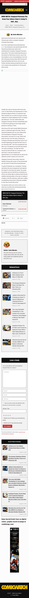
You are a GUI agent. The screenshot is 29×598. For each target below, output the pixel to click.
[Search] (25, 4)
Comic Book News (15, 231)
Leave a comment (14, 235)
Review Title (6, 408)
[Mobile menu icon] (27, 10)
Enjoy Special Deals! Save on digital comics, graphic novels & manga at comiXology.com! (13, 521)
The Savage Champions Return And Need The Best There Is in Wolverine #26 (18, 286)
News (21, 231)
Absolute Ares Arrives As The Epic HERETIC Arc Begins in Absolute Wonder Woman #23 (19, 343)
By (9, 233)
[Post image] (7, 275)
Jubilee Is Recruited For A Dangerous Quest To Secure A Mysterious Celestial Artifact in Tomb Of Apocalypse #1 (19, 299)
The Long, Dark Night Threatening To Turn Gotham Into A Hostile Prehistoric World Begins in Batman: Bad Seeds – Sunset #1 (19, 314)
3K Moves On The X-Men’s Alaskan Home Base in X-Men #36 (18, 275)
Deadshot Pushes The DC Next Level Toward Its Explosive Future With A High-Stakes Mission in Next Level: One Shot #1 (19, 329)
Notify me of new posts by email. (13, 423)
